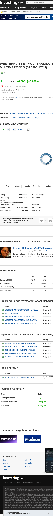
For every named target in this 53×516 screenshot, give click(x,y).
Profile (13, 118)
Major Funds (28, 12)
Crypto (34, 8)
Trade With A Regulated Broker (18, 430)
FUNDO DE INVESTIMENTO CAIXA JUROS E (21, 350)
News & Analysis (26, 113)
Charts (43, 8)
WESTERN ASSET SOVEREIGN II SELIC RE (21, 317)
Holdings (35, 118)
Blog (4, 460)
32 (46, 251)
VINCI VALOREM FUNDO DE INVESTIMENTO (21, 353)
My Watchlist (21, 8)
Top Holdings (8, 367)
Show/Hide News (28, 129)
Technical (41, 113)
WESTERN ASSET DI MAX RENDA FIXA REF (21, 320)
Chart (13, 113)
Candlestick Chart (4, 129)
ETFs (38, 12)
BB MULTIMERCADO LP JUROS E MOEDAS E (21, 343)
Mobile (5, 463)
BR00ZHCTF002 (11, 313)
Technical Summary (12, 388)
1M (21, 129)
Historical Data (24, 118)
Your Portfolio (8, 466)
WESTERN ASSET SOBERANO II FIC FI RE (21, 323)
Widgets (6, 470)
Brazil (16, 97)
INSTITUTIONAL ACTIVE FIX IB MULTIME (21, 347)
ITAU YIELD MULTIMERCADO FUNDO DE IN (21, 357)
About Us (28, 460)
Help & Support (31, 466)
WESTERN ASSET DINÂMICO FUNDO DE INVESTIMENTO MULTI (21, 377)
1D (14, 129)
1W (17, 129)
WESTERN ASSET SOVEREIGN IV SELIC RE (21, 310)
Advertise (29, 463)
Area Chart (8, 129)
